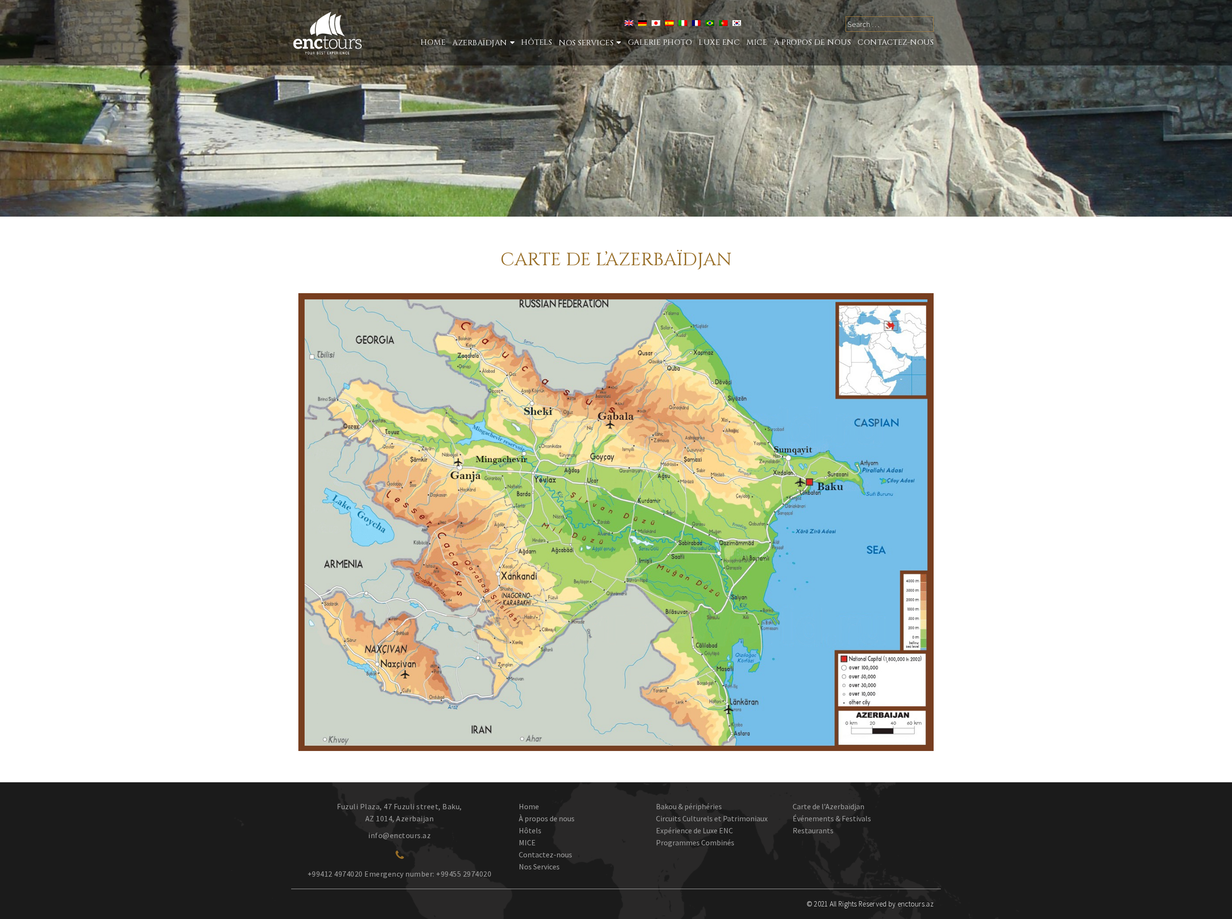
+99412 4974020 (335, 874)
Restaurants (813, 830)
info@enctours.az (399, 835)
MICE (756, 42)
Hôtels (536, 42)
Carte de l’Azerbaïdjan (828, 806)
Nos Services (539, 866)
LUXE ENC (719, 42)
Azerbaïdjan (479, 43)
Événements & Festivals (832, 818)
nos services (586, 43)
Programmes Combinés (695, 842)
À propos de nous (812, 42)
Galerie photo (660, 42)
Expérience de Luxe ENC (694, 830)
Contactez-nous (896, 42)
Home (433, 42)
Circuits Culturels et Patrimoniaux (712, 818)
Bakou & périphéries (689, 806)
